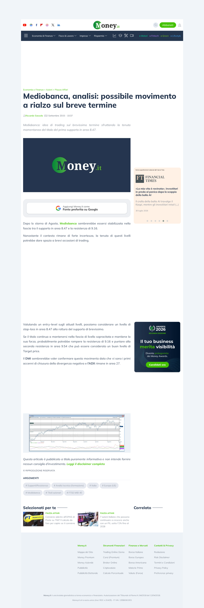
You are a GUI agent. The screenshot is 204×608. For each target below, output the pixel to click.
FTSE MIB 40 (75, 492)
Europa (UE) (110, 485)
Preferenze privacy (163, 573)
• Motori (143, 35)
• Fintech (154, 35)
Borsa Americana (137, 562)
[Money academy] (120, 36)
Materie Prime (136, 567)
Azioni (49, 89)
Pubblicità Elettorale (88, 573)
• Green (165, 35)
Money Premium (86, 557)
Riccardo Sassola (34, 115)
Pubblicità (82, 567)
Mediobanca (68, 223)
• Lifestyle (176, 35)
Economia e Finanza (33, 89)
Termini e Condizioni (164, 562)
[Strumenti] (126, 36)
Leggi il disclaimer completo (86, 464)
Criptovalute (109, 567)
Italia (93, 485)
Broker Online (110, 562)
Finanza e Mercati (138, 545)
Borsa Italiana (136, 552)
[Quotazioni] (115, 36)
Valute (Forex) (136, 573)
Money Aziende (85, 562)
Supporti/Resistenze (38, 485)
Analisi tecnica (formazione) (70, 485)
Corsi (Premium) (111, 557)
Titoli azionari (54, 492)
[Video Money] (132, 36)
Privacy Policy (161, 567)
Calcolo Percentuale (113, 573)
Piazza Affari (61, 89)
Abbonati (167, 25)
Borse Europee (136, 557)
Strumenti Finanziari (114, 545)
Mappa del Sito (85, 552)
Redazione (159, 552)
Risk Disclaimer (162, 557)
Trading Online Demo (113, 552)
